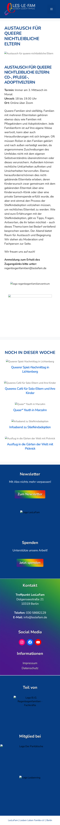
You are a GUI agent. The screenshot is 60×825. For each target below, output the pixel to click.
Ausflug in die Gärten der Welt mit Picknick (30, 446)
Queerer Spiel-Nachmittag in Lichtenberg (30, 369)
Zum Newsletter (30, 494)
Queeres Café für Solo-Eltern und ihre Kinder (30, 390)
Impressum (30, 663)
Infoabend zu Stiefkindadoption (30, 427)
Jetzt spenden (30, 562)
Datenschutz (30, 668)
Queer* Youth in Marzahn (30, 410)
